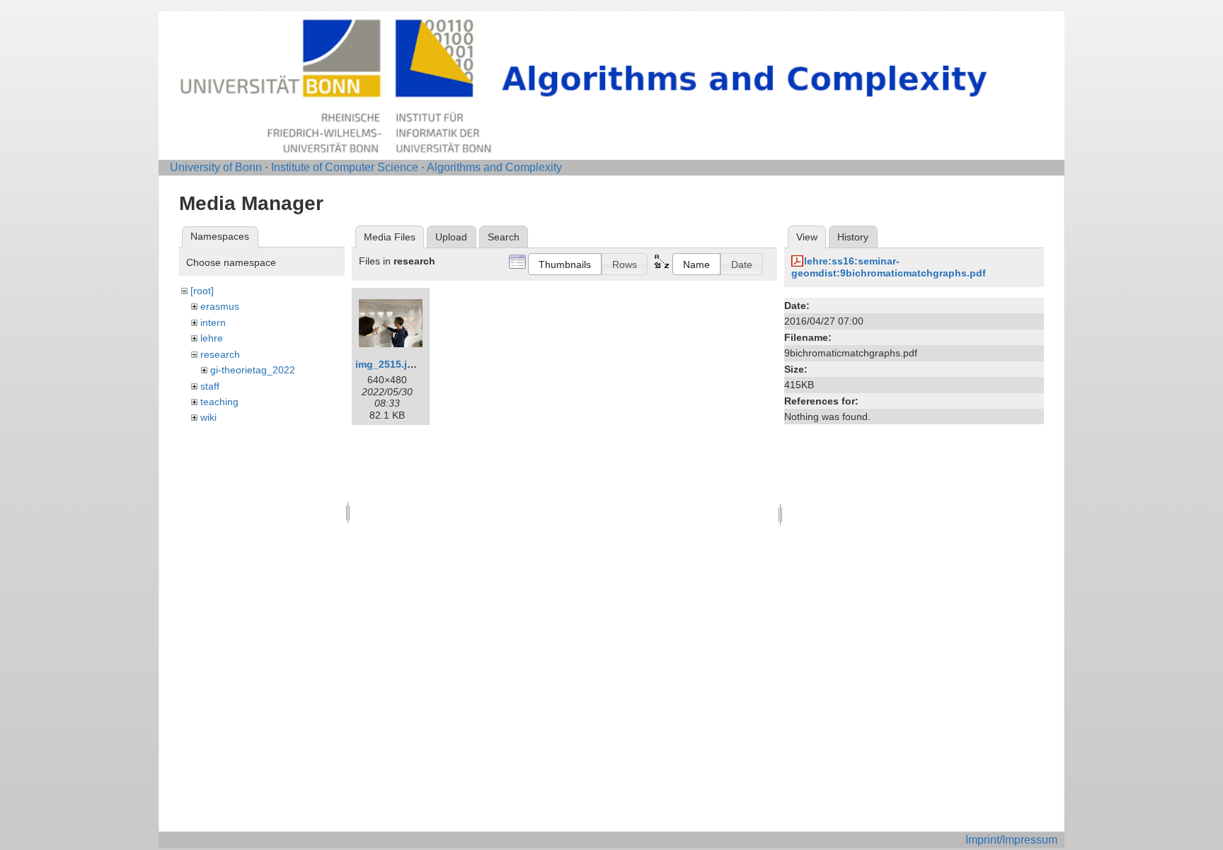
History (852, 237)
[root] (202, 290)
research (220, 354)
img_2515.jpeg (390, 364)
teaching (219, 401)
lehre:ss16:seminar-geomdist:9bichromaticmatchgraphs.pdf (888, 267)
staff (209, 386)
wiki (208, 417)
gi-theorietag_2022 (252, 369)
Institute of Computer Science (344, 167)
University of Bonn (216, 167)
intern (213, 322)
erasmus (219, 306)
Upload (451, 237)
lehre (211, 338)
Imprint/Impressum (1011, 840)
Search (503, 237)
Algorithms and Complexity (494, 167)
